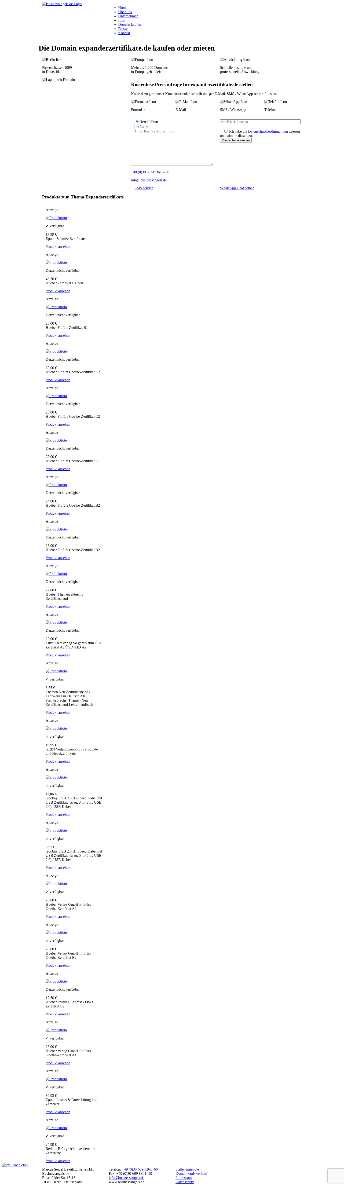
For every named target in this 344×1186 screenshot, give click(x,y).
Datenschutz (185, 1182)
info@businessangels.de (149, 180)
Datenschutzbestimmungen (268, 131)
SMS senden (144, 188)
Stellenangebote (187, 1169)
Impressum (184, 1178)
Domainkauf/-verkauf (191, 1173)
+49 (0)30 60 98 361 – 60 (150, 172)
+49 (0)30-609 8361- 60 (140, 1169)
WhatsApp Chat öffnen (237, 188)
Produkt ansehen (58, 247)
